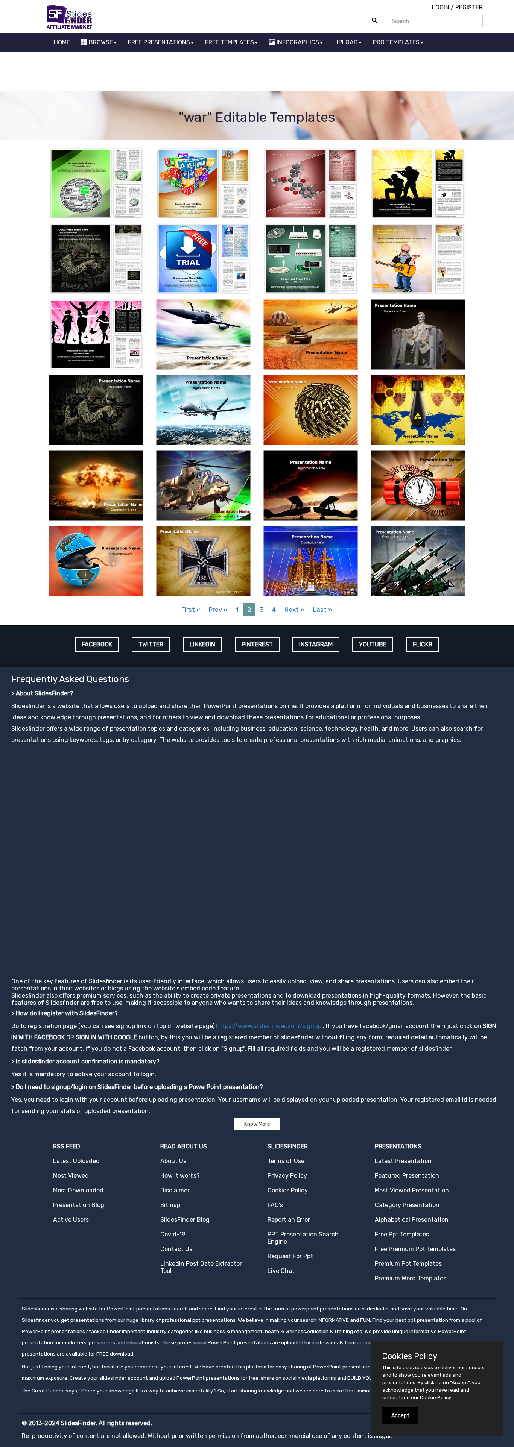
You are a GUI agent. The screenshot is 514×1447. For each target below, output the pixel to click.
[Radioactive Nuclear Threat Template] (418, 409)
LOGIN (440, 7)
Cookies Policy (288, 1190)
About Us (173, 1161)
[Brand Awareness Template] (96, 182)
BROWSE (100, 42)
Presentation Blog (78, 1205)
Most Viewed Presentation (412, 1190)
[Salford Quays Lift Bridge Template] (311, 560)
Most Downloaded (78, 1190)
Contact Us (176, 1249)
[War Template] (96, 258)
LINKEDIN (202, 644)
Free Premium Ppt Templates (415, 1249)
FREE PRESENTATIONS (159, 42)
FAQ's (275, 1205)
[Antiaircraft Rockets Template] (418, 560)
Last (322, 609)
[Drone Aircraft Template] (203, 409)
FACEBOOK (97, 644)
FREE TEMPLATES (229, 42)
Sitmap (170, 1205)
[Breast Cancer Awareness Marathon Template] (96, 333)
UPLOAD (346, 42)
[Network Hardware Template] (311, 258)
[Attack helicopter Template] (203, 484)
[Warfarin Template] (311, 182)
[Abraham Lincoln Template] (418, 333)
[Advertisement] (257, 72)
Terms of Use (286, 1161)
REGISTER (469, 7)
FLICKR (422, 644)
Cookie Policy (435, 1397)
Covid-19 (173, 1234)
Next (294, 609)
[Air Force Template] (203, 333)
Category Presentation (407, 1205)
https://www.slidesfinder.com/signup (268, 1026)
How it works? (180, 1175)
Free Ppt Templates (402, 1234)
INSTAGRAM (316, 644)
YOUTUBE (372, 644)
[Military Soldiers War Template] (418, 182)
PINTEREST (257, 644)
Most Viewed (71, 1175)
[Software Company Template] (203, 182)
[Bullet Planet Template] (311, 409)
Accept (400, 1415)
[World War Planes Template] (311, 484)
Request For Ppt (290, 1256)
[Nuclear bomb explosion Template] (96, 484)
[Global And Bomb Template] (96, 560)
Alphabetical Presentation (412, 1219)
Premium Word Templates (410, 1278)
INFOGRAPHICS (297, 42)
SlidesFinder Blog (185, 1219)
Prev (218, 609)
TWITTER (150, 644)
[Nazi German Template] (203, 560)
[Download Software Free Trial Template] (203, 258)
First (190, 609)
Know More (257, 1124)
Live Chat (281, 1270)
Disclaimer (175, 1190)
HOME (62, 42)
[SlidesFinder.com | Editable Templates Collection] (73, 16)
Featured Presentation (407, 1175)
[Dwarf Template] (418, 258)
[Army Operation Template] (311, 333)
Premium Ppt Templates (408, 1263)
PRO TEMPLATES (396, 42)
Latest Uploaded (76, 1161)
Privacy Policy (287, 1175)
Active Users (71, 1219)
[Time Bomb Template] (418, 484)
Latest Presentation (403, 1161)
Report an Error (289, 1219)
